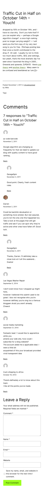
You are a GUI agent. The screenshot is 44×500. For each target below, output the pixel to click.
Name (6, 439)
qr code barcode (10, 139)
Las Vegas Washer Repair (14, 280)
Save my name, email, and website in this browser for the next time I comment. (22, 474)
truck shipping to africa (13, 372)
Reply (5, 161)
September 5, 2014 (10, 283)
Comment (8, 413)
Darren (6, 204)
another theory (19, 67)
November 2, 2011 (10, 141)
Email (6, 450)
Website (6, 460)
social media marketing (13, 325)
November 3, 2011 (14, 177)
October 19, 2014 (9, 375)
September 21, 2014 (10, 328)
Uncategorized (29, 85)
